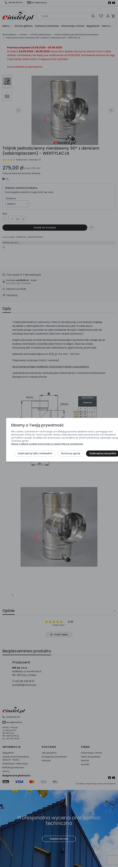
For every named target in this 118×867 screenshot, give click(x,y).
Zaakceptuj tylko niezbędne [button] (35, 453)
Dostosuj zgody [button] (70, 453)
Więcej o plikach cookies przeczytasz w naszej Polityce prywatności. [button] (47, 443)
